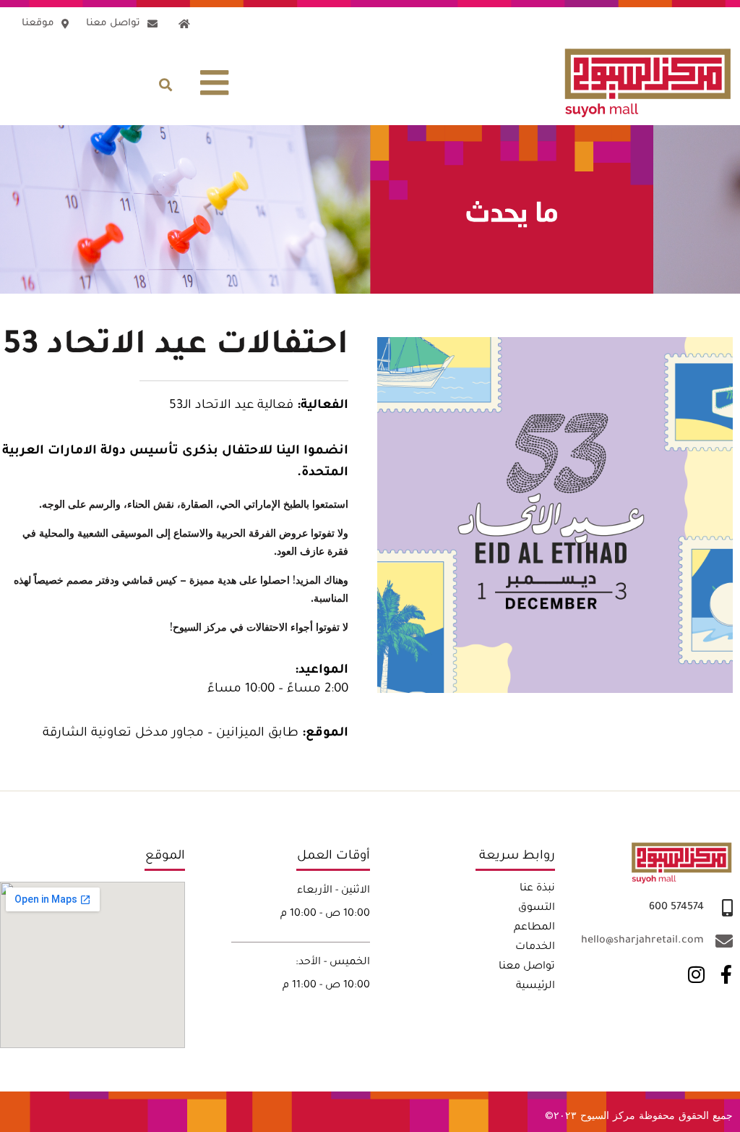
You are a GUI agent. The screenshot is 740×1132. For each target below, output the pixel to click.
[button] (215, 83)
